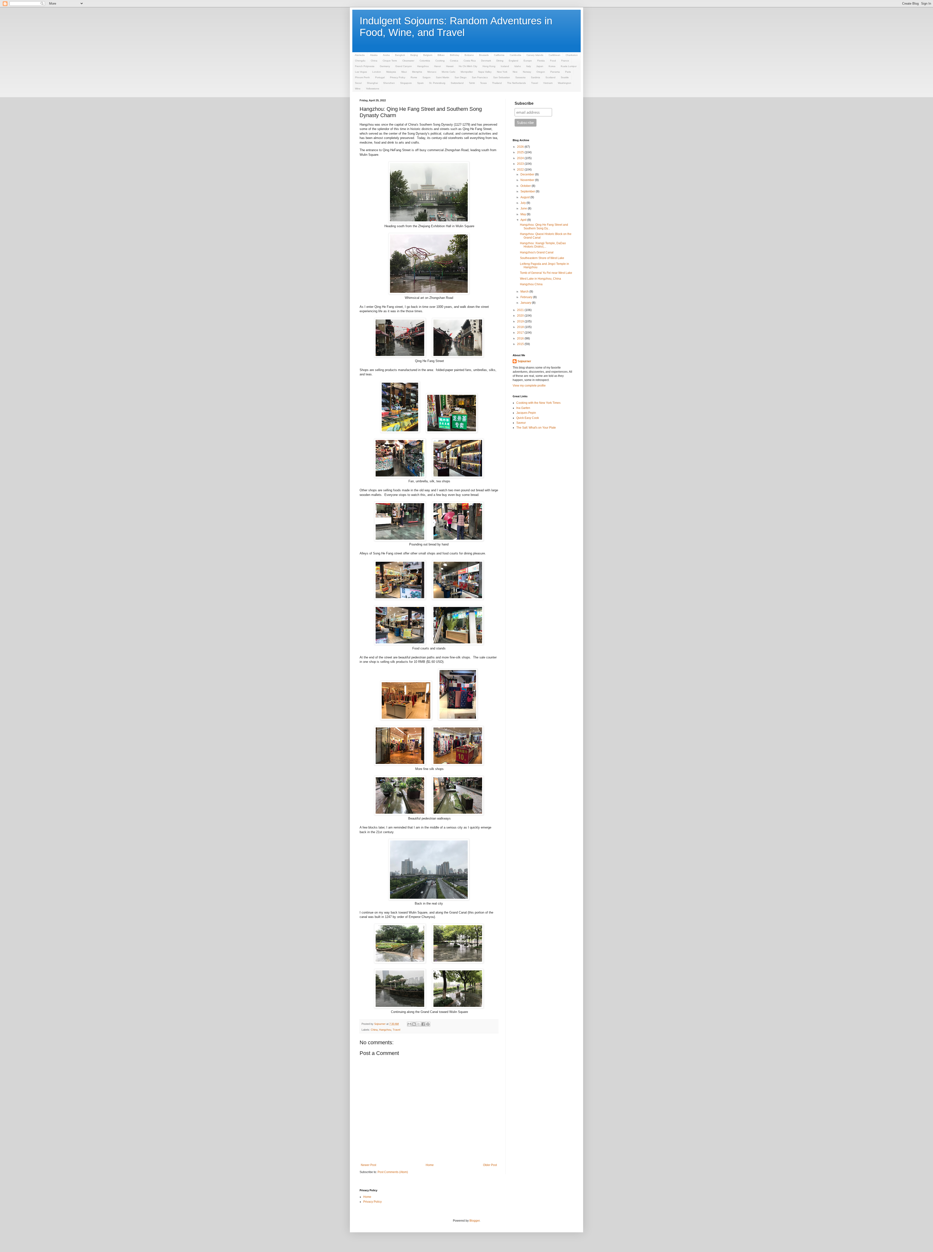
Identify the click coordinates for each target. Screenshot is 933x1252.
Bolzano (469, 55)
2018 (521, 327)
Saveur (521, 422)
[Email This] (409, 1024)
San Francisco (480, 77)
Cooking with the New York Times (538, 403)
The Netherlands (516, 83)
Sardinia (535, 77)
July (523, 203)
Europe (528, 60)
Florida (541, 60)
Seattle (565, 77)
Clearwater (408, 60)
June (524, 208)
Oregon (540, 71)
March (524, 291)
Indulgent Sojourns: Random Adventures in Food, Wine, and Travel (456, 26)
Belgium (427, 55)
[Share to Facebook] (423, 1024)
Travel (534, 83)
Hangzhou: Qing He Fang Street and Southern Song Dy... (544, 226)
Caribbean (554, 55)
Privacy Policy (397, 77)
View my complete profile (529, 385)
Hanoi (437, 66)
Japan (539, 66)
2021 (521, 310)
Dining (499, 60)
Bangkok (400, 55)
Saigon (427, 77)
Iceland (505, 66)
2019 (521, 321)
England (513, 60)
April (523, 220)
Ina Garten (523, 408)
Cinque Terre (390, 60)
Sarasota (520, 77)
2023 (521, 163)
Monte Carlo (448, 71)
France (565, 60)
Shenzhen (389, 83)
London (376, 71)
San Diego (460, 77)
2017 (521, 332)
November (527, 180)
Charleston (572, 55)
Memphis (417, 71)
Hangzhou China (531, 284)
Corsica (454, 60)
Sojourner (524, 361)
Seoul (358, 83)
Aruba (386, 55)
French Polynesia (364, 66)
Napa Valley (485, 71)
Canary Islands (535, 55)
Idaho (517, 66)
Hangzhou (423, 66)
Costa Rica (470, 60)
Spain (420, 83)
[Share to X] (418, 1024)
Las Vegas (361, 71)
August (525, 197)
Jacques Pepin (526, 412)
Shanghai (372, 83)
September (528, 191)
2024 (521, 158)
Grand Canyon (403, 66)
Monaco (431, 71)
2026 (521, 146)
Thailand (497, 83)
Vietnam (548, 83)
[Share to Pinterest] (427, 1024)
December (527, 174)
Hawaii (449, 66)
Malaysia (391, 71)
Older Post (490, 1165)
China (374, 60)
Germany (385, 66)
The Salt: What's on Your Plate (536, 427)
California (499, 55)
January (526, 302)
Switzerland (457, 83)
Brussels (484, 55)
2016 (521, 338)
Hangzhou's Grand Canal (536, 252)
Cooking (440, 60)
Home (430, 1165)
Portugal (380, 77)
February (526, 297)
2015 (521, 344)
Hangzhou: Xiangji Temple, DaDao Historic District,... (543, 245)
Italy (528, 66)
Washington (564, 83)
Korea (552, 66)
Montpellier (467, 71)
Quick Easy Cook (527, 418)
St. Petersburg (437, 83)
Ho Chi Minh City (468, 66)
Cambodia (515, 55)
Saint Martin (442, 77)
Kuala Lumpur (569, 66)
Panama (555, 71)
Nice (515, 71)
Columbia (425, 60)
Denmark (486, 60)
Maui (404, 71)
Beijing (414, 55)
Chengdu (360, 60)
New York (502, 71)
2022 (521, 169)
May (523, 214)
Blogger (474, 1220)
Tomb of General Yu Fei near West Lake (546, 273)
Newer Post (368, 1165)
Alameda (360, 55)
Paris (568, 71)
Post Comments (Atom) (393, 1172)
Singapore (406, 83)
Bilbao (441, 55)
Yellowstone (372, 88)
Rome (414, 77)
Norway (527, 71)
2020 (521, 315)
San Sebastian (501, 77)
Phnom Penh (362, 77)
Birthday (454, 55)
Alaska (374, 55)
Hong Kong (489, 66)
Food (553, 60)
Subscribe (524, 103)
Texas (483, 83)
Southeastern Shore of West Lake (542, 258)
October (526, 186)
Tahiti (472, 83)
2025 (521, 152)
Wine (358, 88)
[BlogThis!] (414, 1024)
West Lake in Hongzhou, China (540, 278)
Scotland (550, 77)
